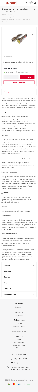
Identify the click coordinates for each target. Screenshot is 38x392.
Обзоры (19, 348)
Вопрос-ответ (19, 342)
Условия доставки (19, 329)
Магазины (19, 312)
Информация (19, 320)
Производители (19, 345)
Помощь (19, 323)
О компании (19, 307)
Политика (19, 315)
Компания (19, 304)
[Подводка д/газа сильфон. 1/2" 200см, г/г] (19, 39)
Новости (19, 310)
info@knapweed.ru (20, 363)
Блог (19, 340)
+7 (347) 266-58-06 (20, 359)
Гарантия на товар (19, 332)
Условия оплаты (19, 326)
